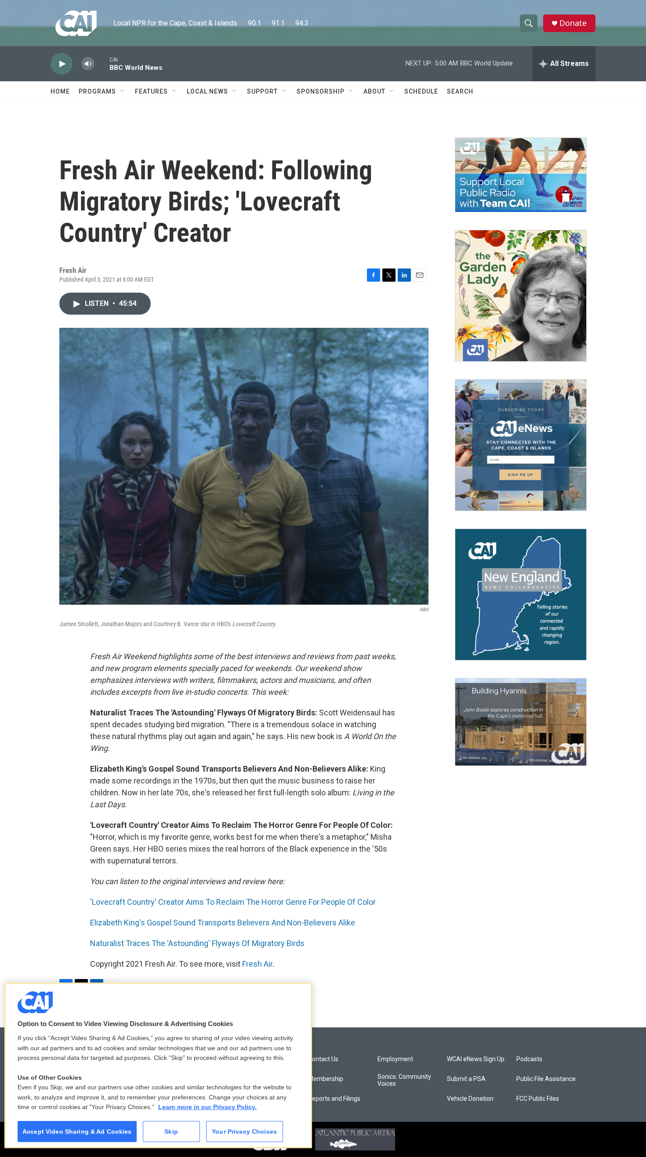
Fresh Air (257, 963)
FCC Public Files (537, 1098)
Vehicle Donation (470, 1098)
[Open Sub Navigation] (122, 91)
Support (262, 91)
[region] (158, 1065)
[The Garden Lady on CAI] (520, 295)
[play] (61, 64)
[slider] (102, 63)
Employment (395, 1059)
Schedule (421, 91)
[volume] (87, 64)
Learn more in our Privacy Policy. (207, 1106)
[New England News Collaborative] (520, 594)
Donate (573, 23)
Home (60, 91)
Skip (171, 1131)
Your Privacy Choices (244, 1131)
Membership (325, 1079)
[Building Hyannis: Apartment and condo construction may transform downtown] (520, 722)
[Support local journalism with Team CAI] (520, 175)
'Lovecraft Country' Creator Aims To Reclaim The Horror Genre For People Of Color (233, 902)
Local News (207, 91)
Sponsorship (321, 91)
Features (151, 91)
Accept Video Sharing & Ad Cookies (77, 1131)
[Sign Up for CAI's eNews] (520, 445)
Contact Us (323, 1059)
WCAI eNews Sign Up (475, 1059)
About (374, 91)
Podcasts (529, 1059)
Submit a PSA (466, 1079)
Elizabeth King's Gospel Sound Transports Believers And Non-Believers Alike (222, 922)
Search (460, 91)
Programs (97, 91)
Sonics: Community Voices (404, 1080)
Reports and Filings (334, 1098)
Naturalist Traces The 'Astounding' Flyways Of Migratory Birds (197, 943)
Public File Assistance (546, 1079)
